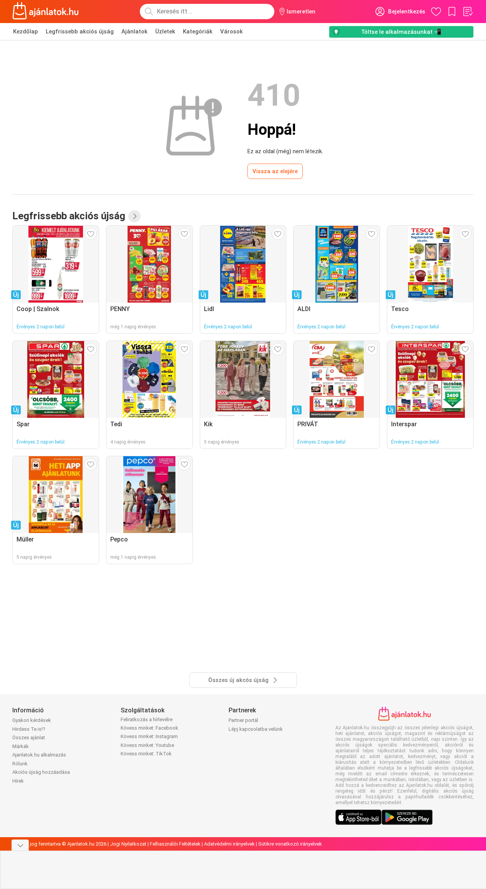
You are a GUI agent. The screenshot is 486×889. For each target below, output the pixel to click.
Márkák (20, 746)
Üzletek (165, 31)
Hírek (18, 781)
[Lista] (467, 11)
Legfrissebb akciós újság (80, 31)
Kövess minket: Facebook (149, 728)
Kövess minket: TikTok (146, 754)
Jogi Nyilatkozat (128, 844)
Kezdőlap (25, 31)
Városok (231, 31)
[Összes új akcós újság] (134, 216)
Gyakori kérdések (31, 720)
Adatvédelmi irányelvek (229, 844)
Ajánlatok (134, 31)
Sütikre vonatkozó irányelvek (290, 844)
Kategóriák (197, 31)
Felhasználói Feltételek (175, 844)
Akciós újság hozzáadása (41, 772)
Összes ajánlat (28, 737)
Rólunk (20, 763)
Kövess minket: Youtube (147, 745)
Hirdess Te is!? (28, 729)
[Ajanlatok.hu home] (45, 11)
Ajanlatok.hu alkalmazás (39, 755)
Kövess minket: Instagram (149, 736)
